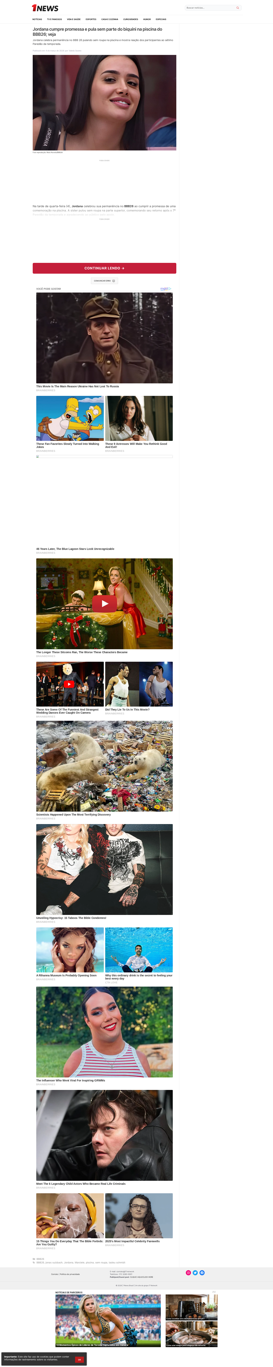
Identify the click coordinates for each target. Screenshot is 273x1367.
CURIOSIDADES (130, 19)
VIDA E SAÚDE (74, 19)
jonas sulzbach (54, 1262)
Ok (79, 1359)
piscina (90, 1262)
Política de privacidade (70, 1274)
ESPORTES (91, 19)
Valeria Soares (75, 50)
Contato (54, 1274)
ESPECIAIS (161, 19)
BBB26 (40, 1259)
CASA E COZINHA (109, 19)
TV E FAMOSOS (54, 19)
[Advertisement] (104, 182)
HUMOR (147, 19)
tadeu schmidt (117, 1262)
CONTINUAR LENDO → (104, 268)
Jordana (68, 1262)
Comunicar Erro (102, 281)
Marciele (79, 1262)
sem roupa (101, 1262)
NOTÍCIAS (37, 19)
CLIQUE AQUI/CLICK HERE (141, 1277)
